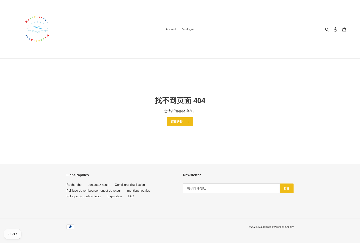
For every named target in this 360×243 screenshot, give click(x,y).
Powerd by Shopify (283, 226)
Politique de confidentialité (83, 196)
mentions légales (138, 190)
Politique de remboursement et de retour (93, 190)
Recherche (73, 184)
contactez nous (98, 184)
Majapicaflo (264, 226)
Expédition (115, 196)
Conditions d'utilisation (130, 184)
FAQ (131, 196)
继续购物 (177, 121)
